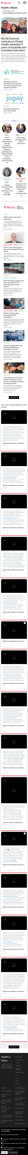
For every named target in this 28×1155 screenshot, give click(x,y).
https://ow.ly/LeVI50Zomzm (16, 557)
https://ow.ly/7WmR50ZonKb (10, 861)
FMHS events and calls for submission (13, 218)
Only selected (13, 1152)
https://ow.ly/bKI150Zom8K (11, 896)
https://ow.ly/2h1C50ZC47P (10, 477)
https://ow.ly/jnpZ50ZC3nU (11, 440)
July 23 (4, 769)
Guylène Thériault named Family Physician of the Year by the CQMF (7, 189)
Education (4, 35)
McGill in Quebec (20, 1072)
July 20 (4, 951)
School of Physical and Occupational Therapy (6, 1101)
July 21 (4, 908)
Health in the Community (6, 179)
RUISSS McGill (19, 1108)
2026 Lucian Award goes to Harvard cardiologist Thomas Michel (14, 249)
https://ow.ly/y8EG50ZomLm (10, 603)
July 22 (4, 866)
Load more (13, 397)
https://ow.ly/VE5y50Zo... (18, 566)
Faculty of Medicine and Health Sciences (15, 13)
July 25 (4, 643)
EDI (16, 1075)
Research (6, 79)
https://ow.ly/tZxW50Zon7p (11, 943)
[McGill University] (6, 3)
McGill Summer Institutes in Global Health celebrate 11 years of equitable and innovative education (13, 44)
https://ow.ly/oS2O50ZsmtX (15, 675)
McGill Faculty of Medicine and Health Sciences (14, 443)
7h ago (4, 445)
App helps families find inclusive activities (11, 110)
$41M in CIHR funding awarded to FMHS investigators (11, 315)
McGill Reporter (19, 1120)
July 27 (4, 614)
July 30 (4, 571)
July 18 (4, 1035)
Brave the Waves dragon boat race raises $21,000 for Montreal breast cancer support (14, 283)
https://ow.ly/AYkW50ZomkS (16, 758)
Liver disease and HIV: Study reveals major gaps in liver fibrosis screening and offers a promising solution (14, 380)
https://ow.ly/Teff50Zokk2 (10, 1027)
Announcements (20, 178)
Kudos (7, 135)
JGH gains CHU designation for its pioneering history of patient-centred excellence (21, 189)
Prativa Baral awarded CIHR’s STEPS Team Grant (21, 140)
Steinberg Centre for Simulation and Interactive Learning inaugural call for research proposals (13, 84)
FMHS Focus (18, 1116)
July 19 (4, 993)
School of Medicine (6, 1091)
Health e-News (9, 7)
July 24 (4, 727)
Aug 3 (4, 529)
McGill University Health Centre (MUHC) (20, 1092)
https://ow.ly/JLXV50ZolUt (9, 718)
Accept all (4, 1152)
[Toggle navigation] (24, 2)
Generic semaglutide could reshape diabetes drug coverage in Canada (13, 347)
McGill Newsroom (20, 1123)
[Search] (19, 3)
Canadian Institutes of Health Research (13, 822)
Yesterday (5, 487)
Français (18, 1083)
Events (6, 214)
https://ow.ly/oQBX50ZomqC (10, 518)
